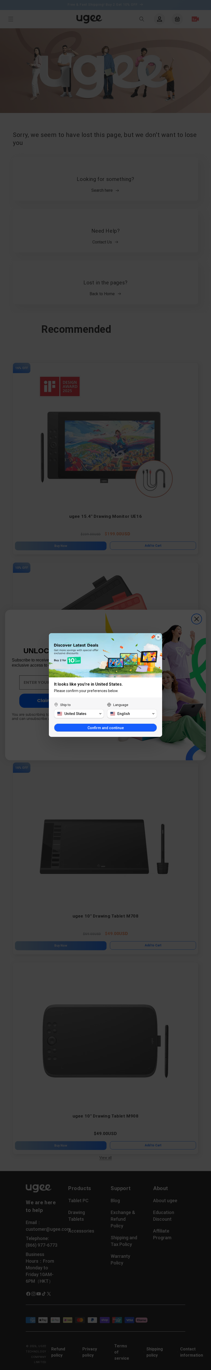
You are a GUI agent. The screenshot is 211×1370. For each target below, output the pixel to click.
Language (120, 705)
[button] (79, 713)
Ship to (65, 705)
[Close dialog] (158, 637)
